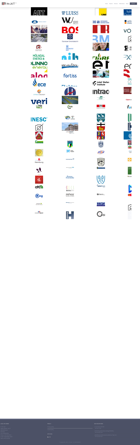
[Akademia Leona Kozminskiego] (39, 20)
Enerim (100, 63)
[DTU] (70, 330)
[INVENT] (39, 206)
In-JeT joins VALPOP (99, 427)
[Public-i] (70, 259)
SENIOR (100, 408)
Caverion (39, 98)
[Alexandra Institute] (101, 366)
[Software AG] (39, 251)
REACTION (100, 390)
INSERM (70, 132)
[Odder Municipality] (39, 135)
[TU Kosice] (39, 330)
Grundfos (70, 159)
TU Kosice (39, 327)
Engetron (39, 283)
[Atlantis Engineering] (70, 304)
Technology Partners (101, 40)
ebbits (39, 390)
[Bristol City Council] (39, 180)
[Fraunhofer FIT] (39, 357)
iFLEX (70, 98)
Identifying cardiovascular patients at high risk (105, 435)
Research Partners (101, 14)
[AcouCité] (70, 189)
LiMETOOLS (39, 106)
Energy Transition (39, 40)
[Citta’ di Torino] (101, 171)
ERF (100, 97)
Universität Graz (100, 9)
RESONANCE (100, 71)
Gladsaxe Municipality (100, 158)
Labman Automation (100, 36)
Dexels (100, 283)
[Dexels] (101, 286)
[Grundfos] (70, 162)
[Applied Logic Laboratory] (101, 304)
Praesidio (100, 194)
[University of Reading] (39, 321)
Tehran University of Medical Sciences (70, 35)
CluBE (100, 53)
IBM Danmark (70, 275)
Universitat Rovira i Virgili (39, 44)
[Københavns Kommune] (101, 144)
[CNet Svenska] (39, 295)
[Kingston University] (101, 339)
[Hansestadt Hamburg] (39, 162)
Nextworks (39, 265)
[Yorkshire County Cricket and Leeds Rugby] (70, 118)
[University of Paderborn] (70, 321)
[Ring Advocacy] (39, 197)
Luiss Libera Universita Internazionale (70, 7)
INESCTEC (39, 115)
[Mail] (49, 437)
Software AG (39, 247)
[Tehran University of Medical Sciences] (70, 38)
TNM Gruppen (70, 229)
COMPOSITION (100, 372)
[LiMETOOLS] (39, 109)
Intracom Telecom (100, 89)
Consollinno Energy (39, 62)
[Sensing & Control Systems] (101, 251)
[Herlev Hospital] (70, 153)
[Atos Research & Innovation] (39, 304)
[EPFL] (101, 109)
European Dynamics (70, 62)
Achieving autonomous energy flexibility (104, 431)
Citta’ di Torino (100, 167)
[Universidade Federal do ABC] (101, 313)
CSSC (100, 221)
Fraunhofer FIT (39, 354)
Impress (70, 390)
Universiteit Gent (70, 44)
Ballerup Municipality (100, 176)
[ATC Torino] (39, 189)
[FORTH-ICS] (70, 357)
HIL (39, 408)
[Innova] (101, 206)
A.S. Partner (100, 256)
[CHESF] (70, 224)
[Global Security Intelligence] (101, 215)
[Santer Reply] (39, 259)
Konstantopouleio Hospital (39, 149)
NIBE (100, 27)
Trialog (39, 71)
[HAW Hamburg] (101, 348)
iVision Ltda (100, 264)
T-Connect (70, 238)
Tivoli (39, 124)
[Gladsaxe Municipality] (101, 162)
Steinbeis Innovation (100, 327)
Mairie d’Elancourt (70, 140)
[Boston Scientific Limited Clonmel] (70, 180)
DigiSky (70, 283)
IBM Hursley (39, 275)
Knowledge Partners (39, 15)
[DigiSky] (70, 286)
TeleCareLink (70, 381)
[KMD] (70, 268)
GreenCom (100, 381)
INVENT (39, 203)
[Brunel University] (70, 366)
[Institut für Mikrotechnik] (70, 348)
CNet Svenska (39, 291)
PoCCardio (100, 44)
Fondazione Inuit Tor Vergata (100, 354)
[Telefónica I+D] (101, 233)
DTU (70, 327)
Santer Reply (39, 256)
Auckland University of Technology (39, 8)
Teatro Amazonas (70, 124)
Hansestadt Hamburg (39, 158)
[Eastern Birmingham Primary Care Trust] (70, 171)
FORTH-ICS (70, 353)
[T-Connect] (70, 242)
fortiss (70, 71)
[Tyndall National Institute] (101, 321)
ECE (39, 80)
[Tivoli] (39, 126)
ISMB (39, 345)
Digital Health (100, 49)
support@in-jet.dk (8, 437)
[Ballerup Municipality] (101, 180)
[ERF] (101, 100)
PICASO (39, 372)
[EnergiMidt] (39, 215)
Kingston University (100, 335)
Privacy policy (50, 427)
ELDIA (100, 150)
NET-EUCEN (39, 399)
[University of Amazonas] (70, 313)
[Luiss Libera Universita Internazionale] (70, 11)
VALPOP (39, 27)
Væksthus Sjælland (100, 185)
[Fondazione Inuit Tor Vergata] (101, 357)
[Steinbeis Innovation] (101, 330)
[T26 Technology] (39, 242)
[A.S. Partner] (101, 259)
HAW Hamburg (100, 344)
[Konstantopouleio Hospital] (39, 153)
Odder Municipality (39, 131)
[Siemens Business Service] (70, 251)
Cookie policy (50, 430)
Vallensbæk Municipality (100, 114)
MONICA (70, 372)
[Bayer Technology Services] (101, 295)
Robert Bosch (70, 27)
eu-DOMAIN (70, 408)
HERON (70, 89)
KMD (70, 265)
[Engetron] (39, 286)
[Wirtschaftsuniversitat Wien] (70, 20)
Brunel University (70, 362)
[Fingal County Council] (39, 171)
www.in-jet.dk (6, 438)
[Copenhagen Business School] (101, 20)
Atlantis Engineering (70, 300)
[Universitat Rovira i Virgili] (39, 47)
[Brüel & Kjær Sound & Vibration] (70, 295)
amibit (70, 53)
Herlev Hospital (70, 149)
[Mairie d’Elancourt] (70, 144)
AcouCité (70, 186)
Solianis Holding (100, 238)
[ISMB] (39, 348)
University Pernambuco (39, 309)
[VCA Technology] (39, 233)
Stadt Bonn (100, 123)
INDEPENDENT (39, 36)
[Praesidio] (101, 197)
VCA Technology (39, 229)
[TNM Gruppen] (70, 233)
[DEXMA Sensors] (70, 109)
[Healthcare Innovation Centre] (70, 215)
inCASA (70, 399)
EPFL (100, 106)
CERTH (39, 363)
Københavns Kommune (100, 140)
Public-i (70, 256)
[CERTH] (39, 366)
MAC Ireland (39, 335)
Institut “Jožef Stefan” (100, 80)
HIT (100, 399)
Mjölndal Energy (39, 53)
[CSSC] (101, 224)
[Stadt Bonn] (101, 126)
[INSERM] (70, 135)
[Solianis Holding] (101, 242)
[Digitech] (39, 224)
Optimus (39, 89)
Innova (100, 203)
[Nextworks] (39, 268)
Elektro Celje (70, 80)
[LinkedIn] (48, 437)
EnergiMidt (39, 212)
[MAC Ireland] (39, 339)
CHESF (70, 221)
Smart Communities (70, 377)
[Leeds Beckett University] (70, 339)
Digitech (39, 221)
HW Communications (100, 275)
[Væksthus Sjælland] (101, 189)
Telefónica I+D (100, 229)
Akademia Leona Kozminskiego (39, 17)
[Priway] (70, 197)
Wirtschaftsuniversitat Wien (70, 17)
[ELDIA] (101, 153)
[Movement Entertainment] (70, 206)
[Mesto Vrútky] (101, 135)
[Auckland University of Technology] (39, 11)
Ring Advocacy (39, 194)
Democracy (39, 32)
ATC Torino (39, 185)
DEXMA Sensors (70, 105)
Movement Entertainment (70, 202)
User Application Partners (70, 32)
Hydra (39, 381)
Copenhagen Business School (100, 17)
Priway (70, 194)
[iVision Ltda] (101, 268)
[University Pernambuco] (39, 313)
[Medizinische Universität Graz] (39, 144)
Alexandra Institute (100, 362)
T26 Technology (39, 238)
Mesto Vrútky (100, 131)
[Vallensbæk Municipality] (101, 118)
